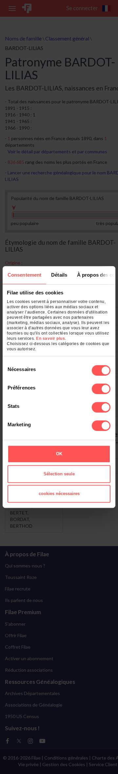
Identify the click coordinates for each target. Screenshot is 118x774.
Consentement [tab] (24, 275)
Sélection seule (59, 473)
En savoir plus (50, 338)
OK (59, 453)
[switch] (101, 389)
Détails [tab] (59, 275)
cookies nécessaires (59, 493)
